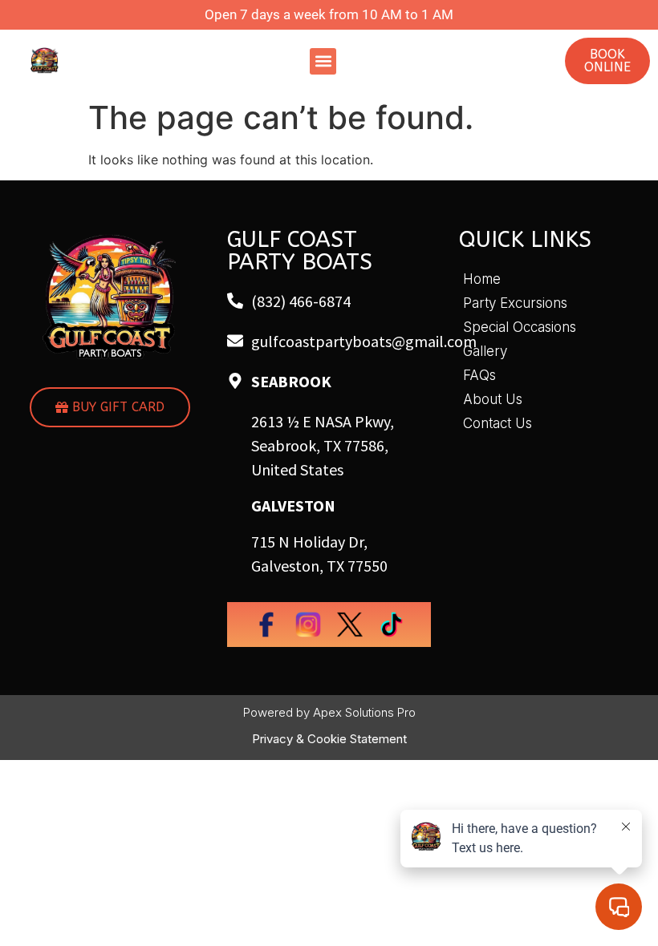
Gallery (485, 351)
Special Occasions (519, 327)
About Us (492, 399)
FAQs (479, 375)
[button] (323, 61)
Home (482, 279)
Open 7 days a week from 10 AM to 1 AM (329, 14)
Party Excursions (515, 303)
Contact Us (497, 423)
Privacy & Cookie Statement (329, 738)
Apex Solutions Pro (364, 712)
